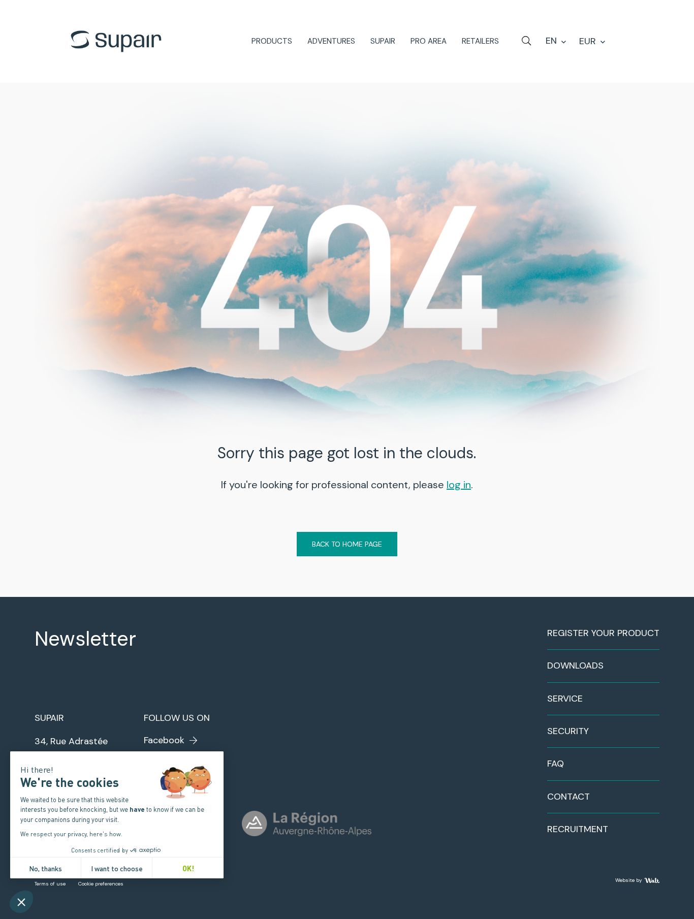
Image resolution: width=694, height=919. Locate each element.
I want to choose (117, 868)
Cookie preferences (100, 883)
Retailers (480, 41)
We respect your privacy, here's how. (71, 834)
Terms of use (50, 883)
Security (568, 731)
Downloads (575, 665)
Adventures (331, 41)
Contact (568, 796)
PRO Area (429, 41)
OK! (188, 868)
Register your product (603, 633)
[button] (21, 902)
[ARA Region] (306, 823)
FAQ (555, 763)
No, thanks (45, 868)
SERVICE (565, 698)
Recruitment (577, 829)
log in (459, 484)
